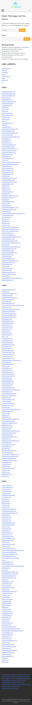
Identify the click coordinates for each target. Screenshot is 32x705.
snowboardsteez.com (8, 180)
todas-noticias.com (7, 115)
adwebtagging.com (7, 254)
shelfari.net (5, 607)
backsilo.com (6, 223)
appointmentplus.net (8, 644)
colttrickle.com (6, 489)
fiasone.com (5, 199)
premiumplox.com (7, 593)
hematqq (11, 678)
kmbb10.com (6, 186)
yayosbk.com (6, 595)
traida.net (5, 579)
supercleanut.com (7, 370)
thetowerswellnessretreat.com (11, 431)
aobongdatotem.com (8, 303)
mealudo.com (6, 203)
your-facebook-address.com (10, 454)
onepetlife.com (6, 439)
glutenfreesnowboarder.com (10, 419)
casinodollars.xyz (7, 615)
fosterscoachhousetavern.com (11, 162)
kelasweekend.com (7, 656)
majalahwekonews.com (9, 93)
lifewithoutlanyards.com (9, 578)
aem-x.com (5, 336)
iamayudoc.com (6, 362)
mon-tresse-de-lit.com (8, 444)
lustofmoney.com (7, 270)
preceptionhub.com (8, 299)
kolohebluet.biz (6, 601)
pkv (10, 676)
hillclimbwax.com (7, 264)
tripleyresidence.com (8, 399)
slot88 (17, 678)
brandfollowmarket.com (9, 248)
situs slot (4, 70)
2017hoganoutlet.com (8, 95)
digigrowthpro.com (7, 487)
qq (2, 82)
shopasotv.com (6, 636)
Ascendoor (20, 701)
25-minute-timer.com (8, 352)
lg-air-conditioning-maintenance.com (13, 566)
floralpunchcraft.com (8, 197)
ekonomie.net (6, 642)
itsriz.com (5, 125)
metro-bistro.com (7, 583)
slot (29, 674)
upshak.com (5, 221)
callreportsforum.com (8, 468)
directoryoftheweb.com (9, 101)
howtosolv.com (6, 585)
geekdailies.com (7, 462)
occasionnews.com (7, 268)
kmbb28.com (6, 466)
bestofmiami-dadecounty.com (11, 309)
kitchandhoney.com (8, 581)
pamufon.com (6, 407)
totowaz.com (5, 245)
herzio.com (5, 109)
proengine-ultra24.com (9, 576)
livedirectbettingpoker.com (10, 207)
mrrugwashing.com (7, 215)
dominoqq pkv (6, 68)
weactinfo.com (6, 190)
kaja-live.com (6, 526)
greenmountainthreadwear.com (11, 237)
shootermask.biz (7, 603)
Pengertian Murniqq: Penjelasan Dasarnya (13, 53)
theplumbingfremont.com (9, 650)
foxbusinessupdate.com (9, 209)
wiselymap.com (6, 521)
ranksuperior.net (7, 256)
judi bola (5, 676)
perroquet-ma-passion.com (10, 456)
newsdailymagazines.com (9, 297)
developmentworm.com (9, 646)
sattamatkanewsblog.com (9, 241)
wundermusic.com (7, 348)
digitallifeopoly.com (8, 321)
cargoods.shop (6, 127)
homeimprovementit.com (9, 293)
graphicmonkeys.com (8, 376)
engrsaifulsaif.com (7, 356)
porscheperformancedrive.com (11, 409)
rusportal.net (6, 119)
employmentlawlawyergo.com (11, 629)
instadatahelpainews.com (9, 460)
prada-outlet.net (7, 485)
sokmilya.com (6, 470)
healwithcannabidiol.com (9, 423)
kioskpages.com (7, 425)
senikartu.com (6, 117)
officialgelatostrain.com (9, 433)
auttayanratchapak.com (9, 144)
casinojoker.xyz (6, 617)
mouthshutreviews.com (9, 317)
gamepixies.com (7, 378)
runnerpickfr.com (7, 491)
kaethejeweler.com (7, 435)
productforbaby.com (8, 158)
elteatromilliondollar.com (9, 148)
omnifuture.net (6, 493)
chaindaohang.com (7, 562)
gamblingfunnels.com (8, 495)
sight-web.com (6, 530)
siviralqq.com (6, 225)
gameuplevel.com (7, 340)
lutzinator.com (6, 413)
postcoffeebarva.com (8, 146)
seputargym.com (7, 325)
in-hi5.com (5, 111)
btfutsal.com (5, 499)
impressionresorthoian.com (10, 227)
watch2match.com (7, 623)
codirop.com (5, 501)
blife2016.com (6, 417)
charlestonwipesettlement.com (11, 247)
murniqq (4, 678)
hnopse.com (5, 266)
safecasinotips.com (7, 384)
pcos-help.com (6, 497)
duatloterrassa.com (8, 405)
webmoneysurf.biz (7, 599)
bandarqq (17, 676)
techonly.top (5, 507)
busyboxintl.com (7, 143)
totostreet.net (6, 331)
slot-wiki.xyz (5, 621)
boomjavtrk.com (6, 474)
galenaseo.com (6, 625)
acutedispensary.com (8, 239)
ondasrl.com (5, 415)
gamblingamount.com (8, 262)
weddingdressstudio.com (9, 591)
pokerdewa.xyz (6, 619)
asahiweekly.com (7, 368)
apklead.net (5, 476)
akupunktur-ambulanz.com (10, 554)
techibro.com (6, 542)
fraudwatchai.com (7, 334)
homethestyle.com (7, 342)
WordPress (15, 702)
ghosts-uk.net (6, 503)
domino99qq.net (7, 99)
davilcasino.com (6, 333)
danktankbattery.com (8, 201)
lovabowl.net (5, 291)
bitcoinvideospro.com (8, 131)
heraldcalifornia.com (8, 374)
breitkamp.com (6, 397)
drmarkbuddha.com (8, 564)
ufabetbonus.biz (6, 654)
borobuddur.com (7, 346)
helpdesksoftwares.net (9, 289)
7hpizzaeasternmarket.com (10, 572)
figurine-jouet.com (7, 452)
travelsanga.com (7, 638)
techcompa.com (6, 528)
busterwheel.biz (6, 605)
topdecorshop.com (7, 634)
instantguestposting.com (9, 640)
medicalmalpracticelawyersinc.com (12, 630)
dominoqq (5, 80)
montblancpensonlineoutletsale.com (13, 550)
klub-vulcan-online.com (9, 395)
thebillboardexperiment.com (10, 440)
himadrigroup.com (7, 532)
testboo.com (5, 589)
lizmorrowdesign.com (8, 421)
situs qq (10, 674)
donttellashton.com (7, 103)
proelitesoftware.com (8, 387)
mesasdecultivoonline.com (10, 164)
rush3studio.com (7, 105)
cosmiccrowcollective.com (10, 133)
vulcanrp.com (6, 546)
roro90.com (5, 107)
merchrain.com (6, 464)
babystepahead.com (8, 258)
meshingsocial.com (7, 192)
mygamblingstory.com (8, 91)
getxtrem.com (6, 188)
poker (3, 78)
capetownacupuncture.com (10, 129)
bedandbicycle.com (8, 372)
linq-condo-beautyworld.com (10, 558)
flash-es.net (5, 219)
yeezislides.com (6, 301)
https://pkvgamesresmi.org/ (10, 688)
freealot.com (5, 366)
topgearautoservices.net (9, 450)
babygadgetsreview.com (9, 552)
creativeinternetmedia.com (10, 513)
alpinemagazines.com (8, 544)
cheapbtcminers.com (8, 358)
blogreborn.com (6, 517)
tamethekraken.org (7, 411)
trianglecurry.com (7, 427)
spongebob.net (6, 141)
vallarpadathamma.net (9, 152)
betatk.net (5, 658)
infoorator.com (6, 568)
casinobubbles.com (8, 323)
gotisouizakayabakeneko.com (11, 137)
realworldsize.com (7, 154)
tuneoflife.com (6, 276)
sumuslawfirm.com (7, 233)
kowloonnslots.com (7, 540)
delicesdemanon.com (8, 587)
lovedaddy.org (6, 211)
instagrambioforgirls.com (9, 182)
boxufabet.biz (6, 448)
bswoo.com (5, 662)
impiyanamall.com (7, 327)
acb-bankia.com (6, 217)
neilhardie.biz (6, 597)
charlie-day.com (6, 205)
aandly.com (5, 660)
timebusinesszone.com (9, 272)
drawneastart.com (7, 380)
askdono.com (6, 505)
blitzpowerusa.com (7, 172)
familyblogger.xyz (7, 391)
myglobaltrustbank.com (9, 627)
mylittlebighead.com (8, 364)
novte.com (5, 570)
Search (4, 35)
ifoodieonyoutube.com (8, 311)
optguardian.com (7, 329)
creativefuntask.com (8, 354)
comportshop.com (7, 632)
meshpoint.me (6, 139)
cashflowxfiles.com (7, 184)
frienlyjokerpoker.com (8, 538)
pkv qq (4, 74)
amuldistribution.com (8, 344)
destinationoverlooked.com (10, 260)
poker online (23, 674)
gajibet (17, 686)
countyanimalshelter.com (9, 252)
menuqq (4, 674)
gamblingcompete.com (9, 509)
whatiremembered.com (9, 556)
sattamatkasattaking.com (9, 437)
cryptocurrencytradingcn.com (11, 243)
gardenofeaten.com (8, 174)
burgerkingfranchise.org (9, 150)
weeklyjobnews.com (8, 250)
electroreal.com (6, 307)
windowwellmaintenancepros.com (12, 278)
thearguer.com (6, 194)
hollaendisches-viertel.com (10, 574)
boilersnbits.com (7, 166)
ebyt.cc (4, 560)
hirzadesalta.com (7, 319)
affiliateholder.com (7, 280)
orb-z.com (5, 160)
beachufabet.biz (7, 442)
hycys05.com (6, 176)
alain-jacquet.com (7, 135)
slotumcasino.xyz (7, 611)
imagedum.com (6, 429)
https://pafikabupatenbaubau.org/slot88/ (14, 684)
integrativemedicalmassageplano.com (13, 213)
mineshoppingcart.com (9, 313)
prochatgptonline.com (8, 523)
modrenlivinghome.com (9, 458)
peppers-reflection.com (9, 274)
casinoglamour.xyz (7, 613)
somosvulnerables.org (8, 403)
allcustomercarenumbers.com (11, 389)
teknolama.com (6, 156)
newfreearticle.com (7, 170)
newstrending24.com (8, 652)
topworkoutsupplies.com (9, 315)
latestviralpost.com (7, 168)
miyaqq (11, 686)
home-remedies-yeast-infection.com (13, 305)
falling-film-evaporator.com (10, 231)
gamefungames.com (8, 350)
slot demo (5, 72)
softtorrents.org (6, 401)
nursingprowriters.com (8, 235)
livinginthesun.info (7, 123)
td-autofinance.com (8, 536)
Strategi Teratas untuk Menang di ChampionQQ (15, 47)
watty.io (4, 121)
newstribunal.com (7, 295)
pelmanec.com (6, 97)
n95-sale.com (6, 515)
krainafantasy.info (7, 113)
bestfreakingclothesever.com (10, 229)
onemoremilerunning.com (9, 178)
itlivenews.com (6, 648)
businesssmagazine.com (9, 511)
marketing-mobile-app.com (10, 195)
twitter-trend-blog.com (9, 548)
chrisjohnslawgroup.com (9, 393)
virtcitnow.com (6, 519)
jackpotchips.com (7, 386)
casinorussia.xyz (7, 609)
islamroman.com (7, 534)
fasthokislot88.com (7, 382)
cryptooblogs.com (7, 338)
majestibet (5, 686)
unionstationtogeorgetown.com (11, 360)
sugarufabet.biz (6, 446)
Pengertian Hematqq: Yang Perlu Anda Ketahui (15, 59)
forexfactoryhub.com (8, 525)
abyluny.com (5, 472)
